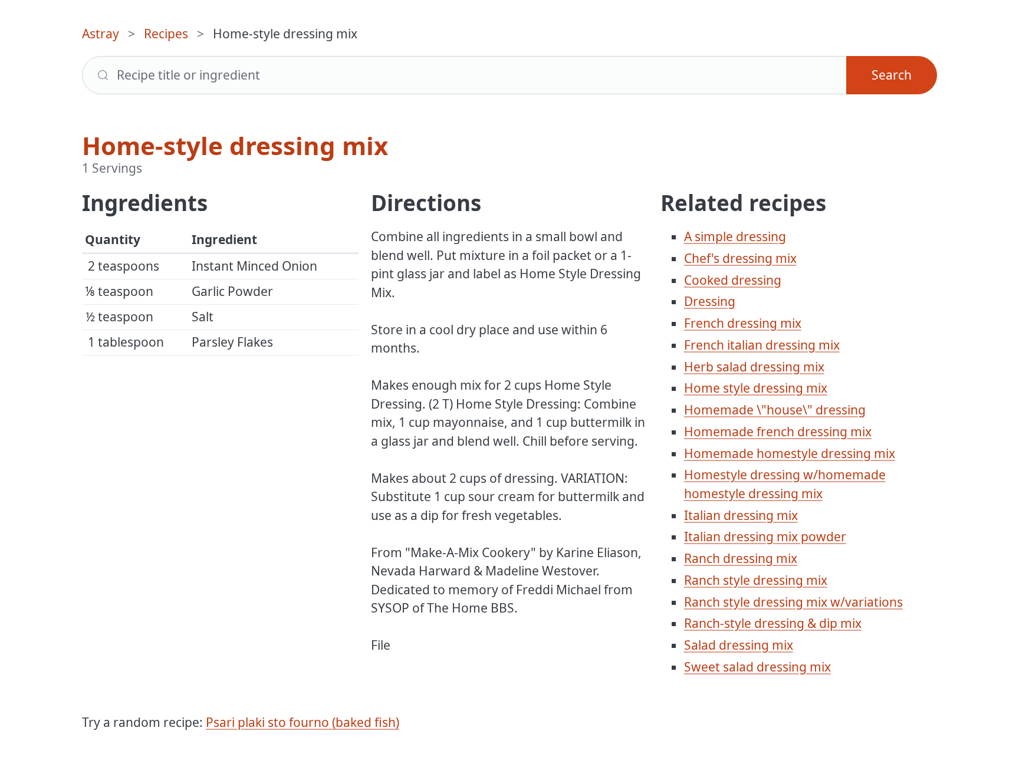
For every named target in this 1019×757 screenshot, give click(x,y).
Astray (100, 33)
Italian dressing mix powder (765, 536)
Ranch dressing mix (740, 558)
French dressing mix (742, 323)
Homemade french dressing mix (778, 431)
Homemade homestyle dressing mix (789, 453)
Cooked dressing (732, 280)
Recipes (166, 33)
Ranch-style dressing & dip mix (773, 623)
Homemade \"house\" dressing (775, 409)
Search (892, 75)
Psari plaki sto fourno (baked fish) (302, 722)
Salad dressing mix (738, 645)
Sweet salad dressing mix (757, 667)
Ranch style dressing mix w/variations (793, 602)
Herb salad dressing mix (754, 366)
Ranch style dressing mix (755, 580)
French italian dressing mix (762, 345)
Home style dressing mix (755, 388)
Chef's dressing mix (740, 258)
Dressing (709, 301)
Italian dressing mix (741, 515)
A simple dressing (735, 236)
